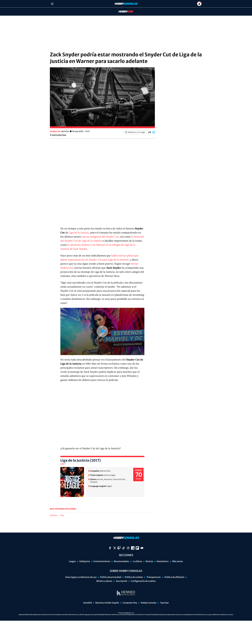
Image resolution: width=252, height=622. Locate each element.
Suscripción (121, 581)
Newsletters (163, 561)
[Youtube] (142, 548)
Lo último (137, 561)
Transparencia (153, 577)
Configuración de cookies (143, 581)
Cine (62, 515)
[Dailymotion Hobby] (132, 548)
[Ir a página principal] (126, 4)
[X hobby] (114, 548)
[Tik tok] (123, 548)
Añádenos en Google (136, 132)
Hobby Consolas (148, 603)
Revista (149, 561)
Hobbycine (124, 11)
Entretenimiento (102, 561)
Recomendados (121, 561)
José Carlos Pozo (59, 135)
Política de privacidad (110, 577)
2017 (62, 464)
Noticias (53, 515)
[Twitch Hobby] (119, 548)
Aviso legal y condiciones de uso (81, 577)
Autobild (87, 603)
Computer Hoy (130, 603)
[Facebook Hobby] (110, 548)
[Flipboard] (137, 548)
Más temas (177, 561)
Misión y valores (104, 581)
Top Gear (164, 603)
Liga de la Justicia (79, 232)
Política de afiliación (174, 577)
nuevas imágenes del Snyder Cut (100, 236)
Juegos (72, 561)
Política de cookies (134, 577)
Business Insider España (107, 603)
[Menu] (52, 3)
